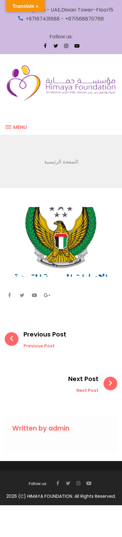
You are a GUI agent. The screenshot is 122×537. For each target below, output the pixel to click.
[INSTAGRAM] (66, 45)
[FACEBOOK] (45, 45)
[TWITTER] (55, 45)
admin (58, 428)
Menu (19, 127)
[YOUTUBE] (77, 45)
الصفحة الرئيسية (61, 161)
